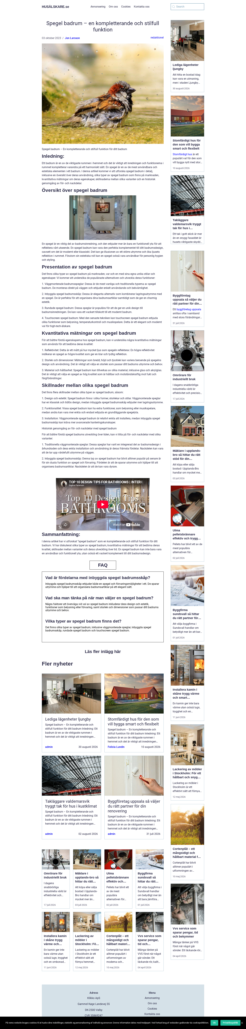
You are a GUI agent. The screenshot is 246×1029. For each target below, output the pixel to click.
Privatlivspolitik (230, 1022)
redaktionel (157, 37)
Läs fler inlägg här (103, 651)
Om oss (113, 6)
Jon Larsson (72, 38)
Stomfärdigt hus (182, 154)
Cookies (126, 6)
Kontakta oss (141, 6)
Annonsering (98, 6)
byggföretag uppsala (189, 309)
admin (49, 747)
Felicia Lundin (116, 747)
